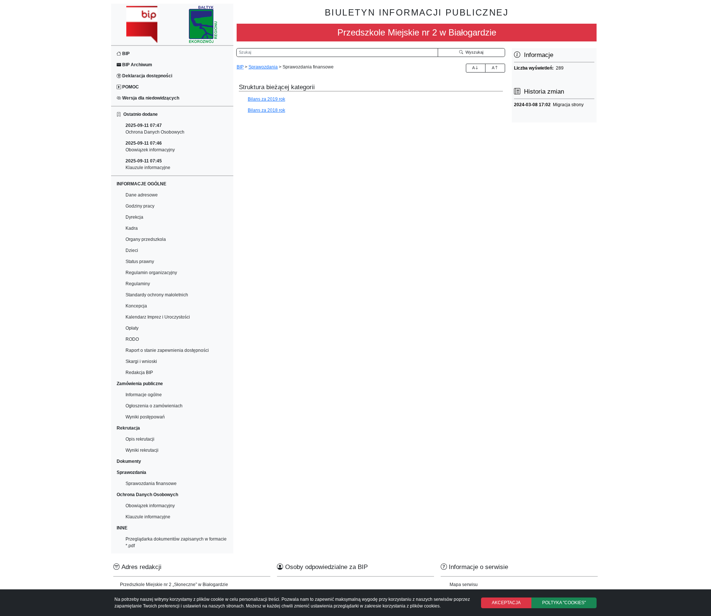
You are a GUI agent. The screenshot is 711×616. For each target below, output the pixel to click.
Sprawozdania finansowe (151, 483)
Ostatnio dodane (139, 114)
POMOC (130, 87)
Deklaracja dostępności (146, 75)
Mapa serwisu (464, 584)
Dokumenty (129, 461)
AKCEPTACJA (506, 602)
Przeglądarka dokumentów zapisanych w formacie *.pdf (176, 542)
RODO (132, 339)
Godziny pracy (140, 206)
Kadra (132, 228)
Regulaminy (138, 283)
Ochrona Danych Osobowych (155, 129)
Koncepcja (136, 306)
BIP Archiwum (136, 64)
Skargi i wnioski (141, 361)
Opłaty (132, 328)
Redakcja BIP (139, 372)
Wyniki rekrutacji (142, 450)
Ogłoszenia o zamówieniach (154, 405)
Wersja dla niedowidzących (150, 98)
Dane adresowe (142, 195)
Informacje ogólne (144, 394)
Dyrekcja (134, 217)
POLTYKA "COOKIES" (564, 602)
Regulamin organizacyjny (151, 272)
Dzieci (132, 250)
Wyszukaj (473, 52)
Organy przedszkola (146, 239)
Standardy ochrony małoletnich (157, 294)
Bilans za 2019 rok (266, 99)
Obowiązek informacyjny (150, 146)
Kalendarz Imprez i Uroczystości (158, 317)
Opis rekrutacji (140, 439)
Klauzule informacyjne (148, 164)
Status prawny (140, 261)
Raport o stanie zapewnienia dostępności (167, 350)
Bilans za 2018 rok (266, 110)
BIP (125, 53)
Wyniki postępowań (145, 417)
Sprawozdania (263, 67)
